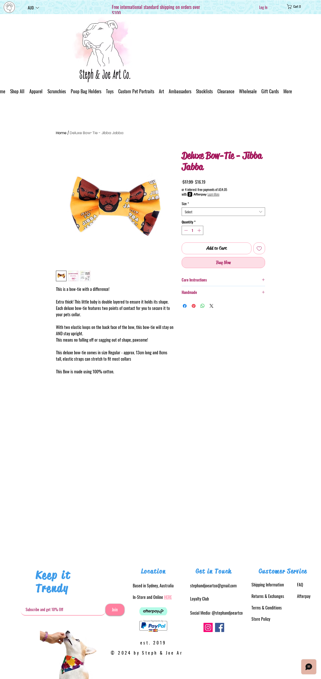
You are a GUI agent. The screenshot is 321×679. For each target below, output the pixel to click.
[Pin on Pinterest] (193, 306)
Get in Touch (214, 571)
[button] (33, 7)
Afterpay (303, 596)
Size (185, 203)
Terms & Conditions (266, 608)
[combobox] (223, 211)
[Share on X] (211, 306)
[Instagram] (208, 627)
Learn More (213, 194)
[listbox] (33, 7)
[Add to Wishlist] (259, 248)
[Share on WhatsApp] (202, 306)
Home (61, 133)
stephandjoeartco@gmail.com (213, 585)
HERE (168, 597)
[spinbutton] (192, 230)
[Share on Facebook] (185, 306)
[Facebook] (219, 627)
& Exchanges (267, 596)
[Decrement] (185, 230)
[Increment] (199, 230)
